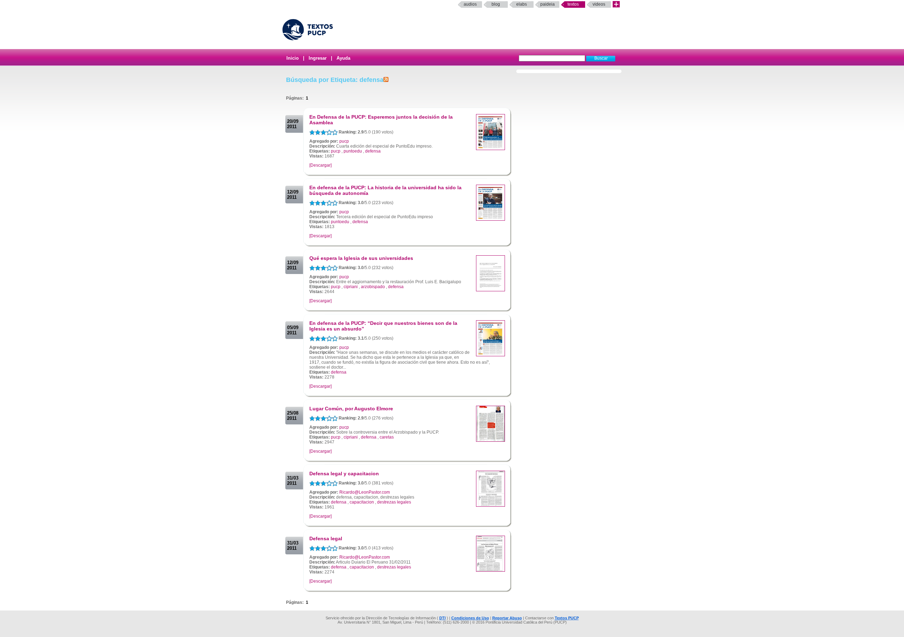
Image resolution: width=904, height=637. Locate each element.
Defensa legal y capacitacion (344, 473)
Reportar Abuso (507, 618)
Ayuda (343, 58)
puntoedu (353, 151)
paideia (547, 4)
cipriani (351, 286)
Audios (470, 4)
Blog (496, 4)
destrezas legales (394, 502)
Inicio (292, 58)
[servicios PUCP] (616, 4)
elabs (521, 4)
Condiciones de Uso (470, 618)
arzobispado (373, 286)
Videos (599, 4)
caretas (387, 437)
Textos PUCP (567, 618)
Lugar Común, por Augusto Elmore (351, 408)
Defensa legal (325, 538)
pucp (344, 141)
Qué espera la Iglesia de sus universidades (361, 258)
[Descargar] (320, 165)
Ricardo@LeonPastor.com (364, 492)
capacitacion (362, 502)
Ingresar (318, 58)
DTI (442, 618)
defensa (373, 151)
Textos (573, 4)
